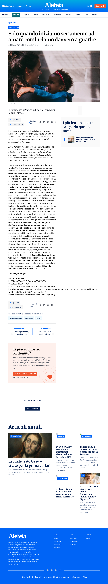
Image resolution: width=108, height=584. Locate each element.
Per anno (88, 539)
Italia (86, 15)
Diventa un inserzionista (61, 577)
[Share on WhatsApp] (55, 122)
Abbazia (94, 15)
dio (83, 476)
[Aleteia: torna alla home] (54, 5)
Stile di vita (45, 15)
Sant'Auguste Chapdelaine (61, 9)
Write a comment (32, 409)
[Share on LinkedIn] (44, 122)
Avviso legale (47, 577)
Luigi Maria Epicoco (33, 45)
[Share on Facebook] (40, 122)
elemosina (29, 318)
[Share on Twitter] (48, 122)
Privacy (85, 577)
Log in (39, 400)
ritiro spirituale (63, 478)
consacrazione (86, 436)
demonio (61, 436)
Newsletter (73, 539)
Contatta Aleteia (76, 577)
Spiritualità (57, 15)
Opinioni (27, 15)
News (36, 15)
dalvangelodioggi (16, 318)
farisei (38, 318)
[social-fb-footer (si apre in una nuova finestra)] (52, 570)
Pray (14, 15)
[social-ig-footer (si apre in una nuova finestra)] (60, 570)
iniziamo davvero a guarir (19, 266)
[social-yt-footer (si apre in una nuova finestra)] (48, 570)
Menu (6, 15)
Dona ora (99, 6)
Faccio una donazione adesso (23, 374)
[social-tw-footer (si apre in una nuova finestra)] (56, 570)
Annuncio (73, 545)
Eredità (78, 15)
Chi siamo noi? (37, 577)
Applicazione (74, 542)
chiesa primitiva (16, 436)
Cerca (29, 6)
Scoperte (68, 15)
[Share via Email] (52, 122)
